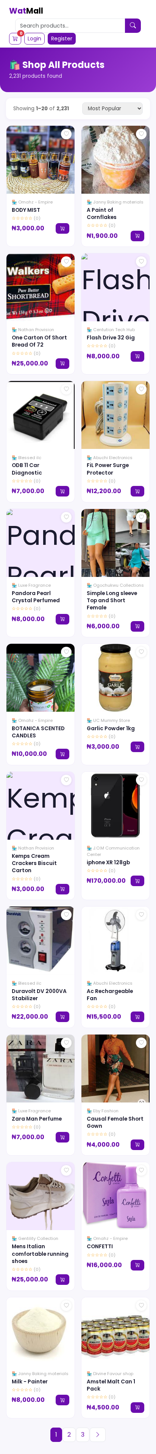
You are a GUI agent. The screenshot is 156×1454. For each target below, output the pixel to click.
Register (61, 38)
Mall (26, 10)
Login (34, 38)
